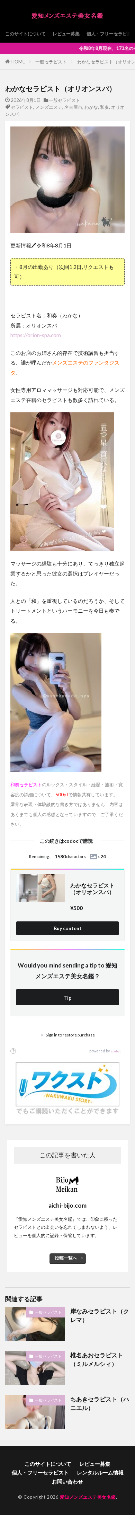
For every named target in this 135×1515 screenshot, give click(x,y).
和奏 (104, 107)
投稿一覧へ (66, 1258)
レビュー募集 (66, 33)
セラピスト (22, 107)
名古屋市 (73, 107)
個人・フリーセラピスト (40, 1472)
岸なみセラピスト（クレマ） (99, 1315)
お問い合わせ (67, 1481)
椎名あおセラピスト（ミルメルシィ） (96, 1359)
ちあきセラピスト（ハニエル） (99, 1403)
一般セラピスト (51, 61)
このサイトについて (25, 33)
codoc (116, 1051)
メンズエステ (48, 107)
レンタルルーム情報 (100, 1472)
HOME (18, 61)
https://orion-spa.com (35, 335)
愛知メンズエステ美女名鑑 (88, 1497)
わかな (91, 107)
